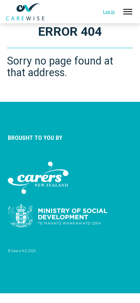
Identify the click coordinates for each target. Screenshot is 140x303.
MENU (126, 10)
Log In (109, 11)
